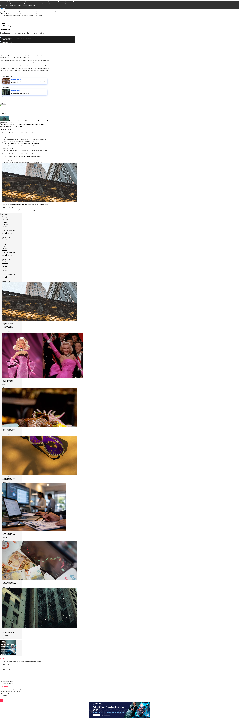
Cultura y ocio (5, 678)
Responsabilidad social (7, 683)
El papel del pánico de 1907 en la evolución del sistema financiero (9, 583)
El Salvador (5, 679)
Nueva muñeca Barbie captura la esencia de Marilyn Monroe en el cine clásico (24, 15)
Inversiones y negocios (5, 29)
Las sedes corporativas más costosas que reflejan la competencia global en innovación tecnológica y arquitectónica (9, 632)
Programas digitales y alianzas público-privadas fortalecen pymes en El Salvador (8, 535)
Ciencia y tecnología (7, 676)
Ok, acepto (2, 8)
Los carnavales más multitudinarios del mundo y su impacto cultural (9, 478)
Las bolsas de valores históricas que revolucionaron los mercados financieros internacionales (25, 204)
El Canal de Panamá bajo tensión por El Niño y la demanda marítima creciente (18, 11)
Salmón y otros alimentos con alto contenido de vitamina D (8, 431)
